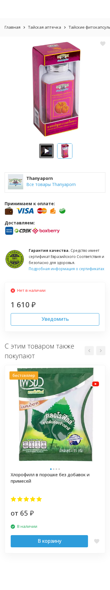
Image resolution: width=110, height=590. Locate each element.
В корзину (49, 541)
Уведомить (55, 319)
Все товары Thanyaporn (51, 184)
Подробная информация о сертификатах (66, 268)
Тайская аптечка (44, 27)
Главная (12, 27)
